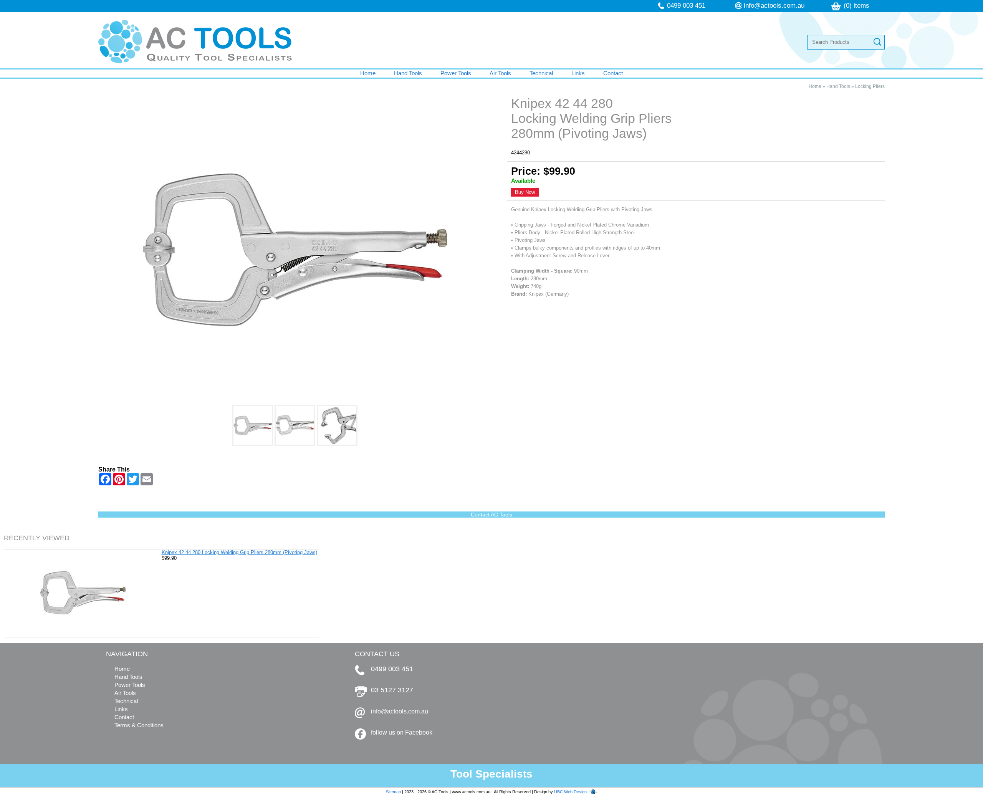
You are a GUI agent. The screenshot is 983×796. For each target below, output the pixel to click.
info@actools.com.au (774, 5)
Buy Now (525, 192)
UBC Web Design (570, 791)
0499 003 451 (686, 5)
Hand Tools (408, 73)
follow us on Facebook (401, 732)
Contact (613, 73)
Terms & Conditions (139, 725)
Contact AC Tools (491, 514)
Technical (541, 73)
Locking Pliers (870, 86)
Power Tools (455, 73)
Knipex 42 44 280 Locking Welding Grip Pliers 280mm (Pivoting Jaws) (239, 552)
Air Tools (500, 73)
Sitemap (393, 791)
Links (578, 73)
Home (368, 73)
